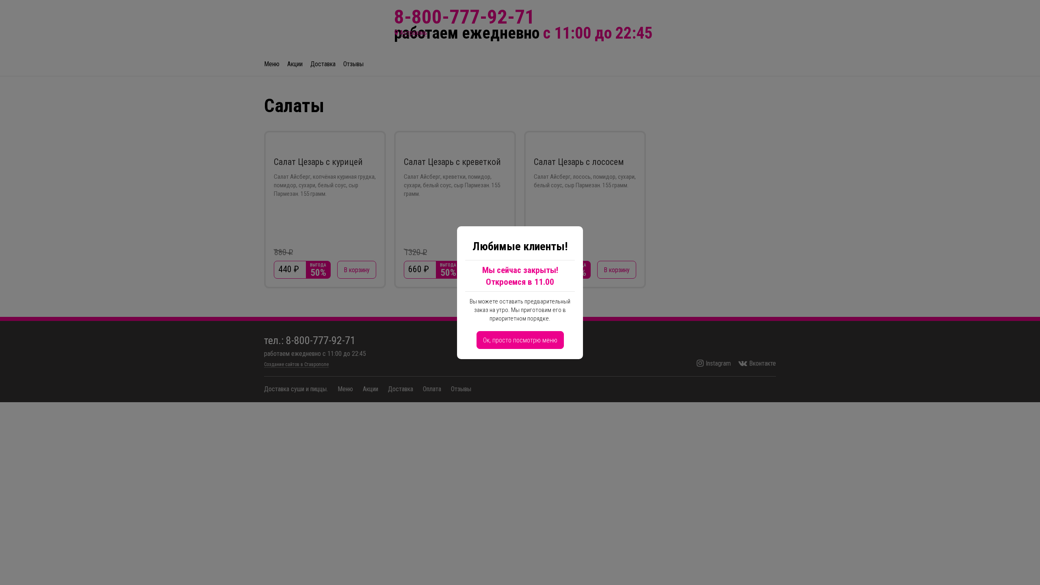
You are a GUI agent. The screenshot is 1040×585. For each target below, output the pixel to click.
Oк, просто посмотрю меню (520, 340)
